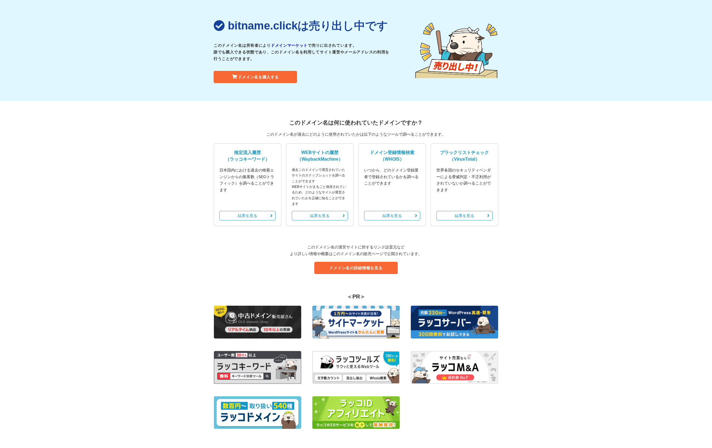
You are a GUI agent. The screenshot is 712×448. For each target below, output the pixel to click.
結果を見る (247, 215)
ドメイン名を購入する (258, 77)
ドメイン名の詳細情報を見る (355, 268)
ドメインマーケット (289, 45)
